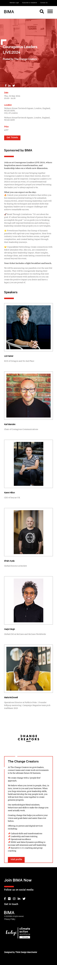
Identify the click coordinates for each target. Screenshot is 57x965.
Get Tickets (12, 138)
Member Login (14, 3)
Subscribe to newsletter (29, 3)
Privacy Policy (9, 919)
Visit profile (16, 859)
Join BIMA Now (18, 881)
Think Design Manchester (26, 952)
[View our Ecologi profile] (28, 933)
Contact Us (43, 3)
